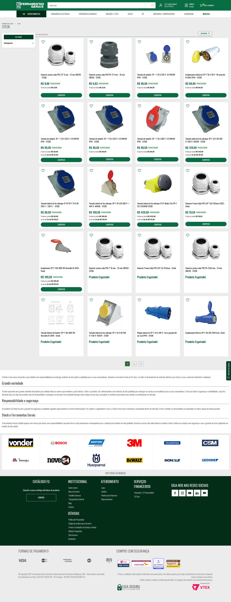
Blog (70, 503)
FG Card (137, 496)
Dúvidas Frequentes (75, 531)
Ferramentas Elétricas (60, 14)
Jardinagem (189, 14)
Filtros (18, 37)
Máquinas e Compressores (164, 14)
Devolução (72, 538)
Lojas (103, 487)
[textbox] (102, 5)
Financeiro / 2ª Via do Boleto (144, 492)
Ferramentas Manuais (88, 14)
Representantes (107, 499)
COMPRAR (61, 95)
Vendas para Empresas (109, 495)
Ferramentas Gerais (7, 24)
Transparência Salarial (76, 499)
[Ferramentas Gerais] (30, 8)
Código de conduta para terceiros (80, 523)
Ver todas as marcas (115, 473)
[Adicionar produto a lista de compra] (43, 42)
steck (19, 24)
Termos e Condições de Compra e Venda (82, 527)
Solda (130, 14)
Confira (41, 497)
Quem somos (73, 487)
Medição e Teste (112, 14)
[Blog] (204, 493)
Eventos (71, 507)
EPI (143, 14)
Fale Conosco (73, 535)
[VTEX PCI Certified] (123, 561)
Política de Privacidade (76, 519)
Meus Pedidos (169, 6)
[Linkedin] (197, 493)
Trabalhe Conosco (74, 495)
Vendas (104, 491)
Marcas (206, 14)
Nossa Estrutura (74, 491)
